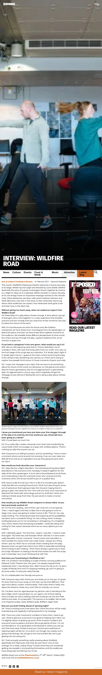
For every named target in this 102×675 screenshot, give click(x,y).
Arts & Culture (8, 282)
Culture (16, 272)
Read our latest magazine (51, 672)
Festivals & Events (24, 282)
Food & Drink (38, 273)
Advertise (69, 272)
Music (55, 272)
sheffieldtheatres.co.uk (28, 658)
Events (27, 272)
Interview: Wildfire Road (33, 261)
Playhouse (30, 655)
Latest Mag (82, 273)
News (6, 272)
